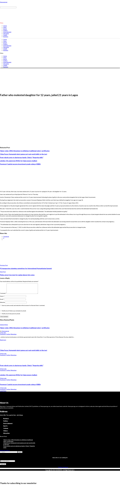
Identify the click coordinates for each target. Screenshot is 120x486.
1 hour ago (3, 332)
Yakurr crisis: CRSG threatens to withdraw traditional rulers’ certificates (25, 151)
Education (6, 33)
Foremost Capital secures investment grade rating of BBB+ (20, 164)
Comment (3, 293)
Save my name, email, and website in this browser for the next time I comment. (23, 305)
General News (4, 324)
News (5, 27)
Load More (3, 391)
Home (5, 25)
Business (5, 36)
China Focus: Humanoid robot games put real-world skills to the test (23, 154)
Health (5, 35)
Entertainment (7, 32)
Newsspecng (3, 2)
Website (2, 302)
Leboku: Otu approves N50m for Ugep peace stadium (18, 161)
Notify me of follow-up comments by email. (14, 311)
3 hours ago (3, 353)
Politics (5, 30)
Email (2, 299)
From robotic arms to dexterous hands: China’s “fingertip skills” (21, 157)
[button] (60, 23)
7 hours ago (3, 387)
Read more (3, 340)
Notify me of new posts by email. (11, 313)
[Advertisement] (60, 80)
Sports (5, 29)
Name (2, 296)
